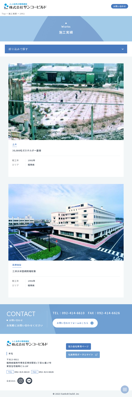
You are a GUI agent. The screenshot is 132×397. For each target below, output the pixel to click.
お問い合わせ (119, 6)
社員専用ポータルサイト (80, 354)
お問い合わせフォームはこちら (73, 322)
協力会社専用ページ (78, 346)
